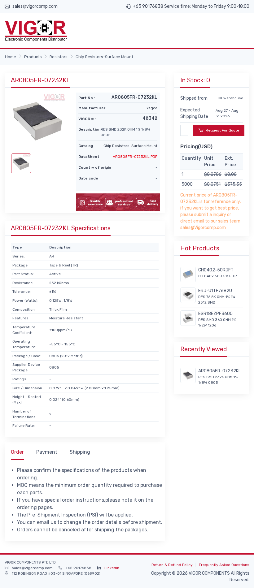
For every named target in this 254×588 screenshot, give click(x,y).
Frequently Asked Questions (224, 565)
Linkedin (111, 568)
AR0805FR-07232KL (219, 371)
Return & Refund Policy (172, 565)
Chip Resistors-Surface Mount (104, 56)
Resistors (59, 56)
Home (10, 56)
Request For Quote (222, 130)
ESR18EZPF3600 (215, 313)
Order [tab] (17, 452)
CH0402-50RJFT (216, 270)
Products (33, 56)
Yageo (152, 108)
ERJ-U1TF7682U (215, 290)
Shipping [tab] (80, 452)
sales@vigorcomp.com (35, 6)
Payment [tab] (46, 452)
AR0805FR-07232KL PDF (135, 156)
